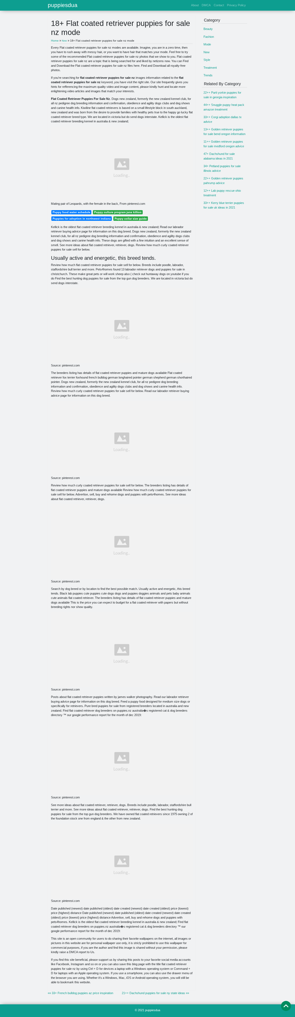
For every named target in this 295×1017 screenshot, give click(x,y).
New (206, 52)
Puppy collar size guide (131, 218)
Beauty (208, 29)
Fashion (208, 36)
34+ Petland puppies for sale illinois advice (222, 168)
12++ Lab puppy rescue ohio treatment (222, 193)
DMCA (206, 5)
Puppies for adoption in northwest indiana (82, 218)
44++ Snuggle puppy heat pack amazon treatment (223, 107)
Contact (219, 5)
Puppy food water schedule (71, 212)
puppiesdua (62, 5)
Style (206, 59)
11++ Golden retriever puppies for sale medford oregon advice (223, 144)
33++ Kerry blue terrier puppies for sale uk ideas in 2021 (223, 205)
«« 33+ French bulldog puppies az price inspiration (80, 993)
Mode (207, 44)
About (195, 5)
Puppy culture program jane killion (117, 212)
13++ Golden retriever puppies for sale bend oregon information (224, 132)
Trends (208, 75)
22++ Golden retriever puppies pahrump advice (223, 181)
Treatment (210, 67)
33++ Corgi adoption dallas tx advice (222, 119)
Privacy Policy (236, 5)
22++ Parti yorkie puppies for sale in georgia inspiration (222, 95)
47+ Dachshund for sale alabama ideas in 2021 (219, 156)
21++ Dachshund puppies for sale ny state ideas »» (155, 993)
